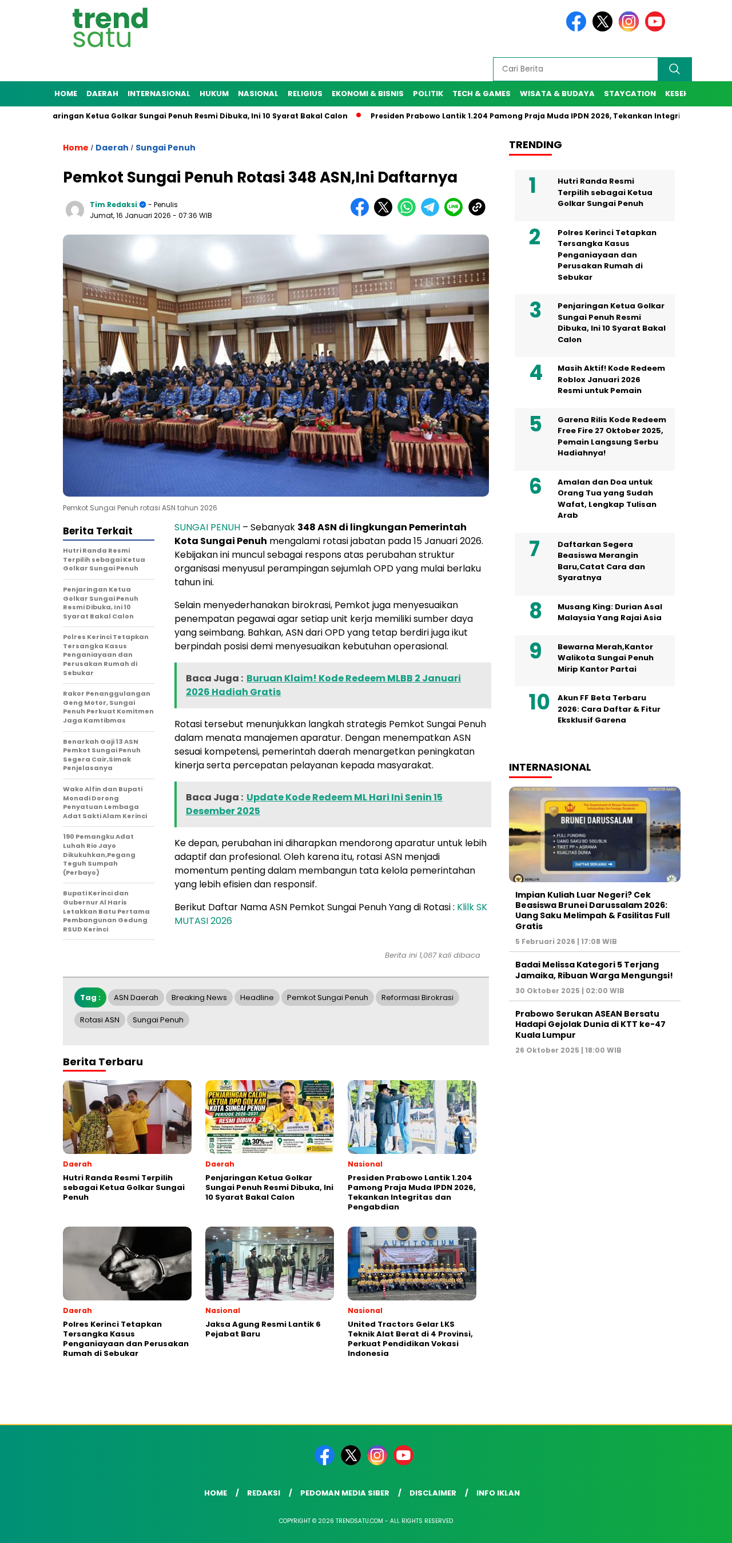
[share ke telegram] (432, 213)
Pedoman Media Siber (344, 1493)
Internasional (159, 93)
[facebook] (578, 29)
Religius (305, 93)
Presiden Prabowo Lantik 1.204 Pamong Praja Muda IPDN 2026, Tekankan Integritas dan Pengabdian (523, 116)
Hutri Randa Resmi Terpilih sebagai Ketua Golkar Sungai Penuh (605, 192)
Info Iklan (498, 1493)
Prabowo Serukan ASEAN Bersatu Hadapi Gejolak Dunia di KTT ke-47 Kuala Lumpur (590, 1024)
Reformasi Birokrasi (417, 997)
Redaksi (263, 1493)
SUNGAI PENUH (207, 527)
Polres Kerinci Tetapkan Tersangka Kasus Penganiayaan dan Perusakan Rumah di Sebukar (607, 255)
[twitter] (604, 29)
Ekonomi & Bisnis (368, 93)
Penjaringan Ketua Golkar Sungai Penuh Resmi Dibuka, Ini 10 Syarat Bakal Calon (612, 322)
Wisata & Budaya (557, 93)
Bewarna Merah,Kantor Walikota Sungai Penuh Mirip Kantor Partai (606, 658)
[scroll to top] (700, 1525)
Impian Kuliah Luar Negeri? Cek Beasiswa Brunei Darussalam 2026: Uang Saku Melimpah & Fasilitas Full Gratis (592, 910)
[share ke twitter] (385, 213)
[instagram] (631, 29)
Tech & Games (481, 93)
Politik (428, 93)
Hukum (214, 93)
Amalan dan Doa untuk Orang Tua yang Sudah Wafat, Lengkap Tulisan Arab (607, 499)
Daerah (102, 93)
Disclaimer (432, 1493)
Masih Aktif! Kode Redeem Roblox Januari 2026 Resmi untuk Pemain (611, 379)
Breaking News (199, 997)
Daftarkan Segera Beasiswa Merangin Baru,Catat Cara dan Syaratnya (601, 561)
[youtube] (657, 29)
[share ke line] (456, 213)
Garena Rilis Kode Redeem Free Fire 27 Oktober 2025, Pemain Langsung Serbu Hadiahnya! (612, 436)
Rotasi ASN (100, 1019)
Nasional (258, 93)
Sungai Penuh (166, 147)
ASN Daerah (136, 997)
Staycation (630, 93)
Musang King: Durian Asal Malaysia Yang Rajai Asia (610, 612)
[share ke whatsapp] (409, 213)
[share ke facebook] (362, 213)
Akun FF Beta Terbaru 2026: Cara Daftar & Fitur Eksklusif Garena (609, 708)
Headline (257, 997)
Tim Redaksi (113, 204)
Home (65, 93)
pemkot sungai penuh (327, 997)
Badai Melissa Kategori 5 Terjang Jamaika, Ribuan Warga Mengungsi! (594, 970)
